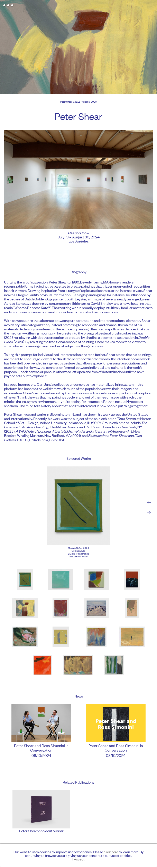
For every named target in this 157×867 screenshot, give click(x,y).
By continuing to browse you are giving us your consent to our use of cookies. (78, 855)
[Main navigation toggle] (8, 5)
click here (111, 851)
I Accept (78, 859)
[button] (25, 579)
